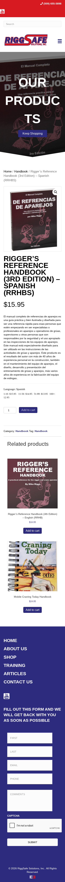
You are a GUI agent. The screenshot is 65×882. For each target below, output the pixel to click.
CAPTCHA (13, 815)
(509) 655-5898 (52, 3)
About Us (15, 648)
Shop (10, 657)
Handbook (21, 171)
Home (8, 171)
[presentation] (34, 826)
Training (14, 665)
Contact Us (18, 681)
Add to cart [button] (32, 530)
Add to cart (28, 410)
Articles (15, 673)
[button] (55, 192)
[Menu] (60, 41)
